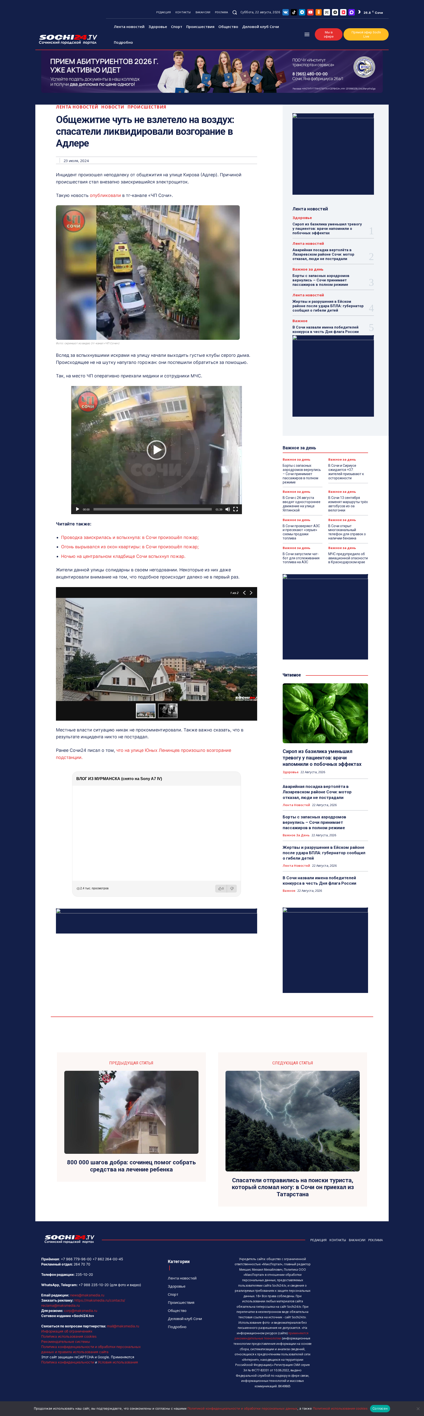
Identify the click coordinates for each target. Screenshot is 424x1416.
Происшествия (146, 107)
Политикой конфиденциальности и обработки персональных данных (242, 1408)
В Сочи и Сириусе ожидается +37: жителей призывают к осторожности (346, 472)
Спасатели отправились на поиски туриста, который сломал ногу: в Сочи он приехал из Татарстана (293, 1187)
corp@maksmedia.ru (80, 1310)
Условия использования (118, 1362)
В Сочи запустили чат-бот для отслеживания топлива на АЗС (301, 558)
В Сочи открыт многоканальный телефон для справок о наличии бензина (347, 532)
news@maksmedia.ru (87, 1295)
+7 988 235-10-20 (94, 1285)
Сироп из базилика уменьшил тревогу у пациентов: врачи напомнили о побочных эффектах (327, 228)
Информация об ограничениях (67, 1331)
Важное (299, 321)
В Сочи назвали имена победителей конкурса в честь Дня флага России (325, 329)
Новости (112, 107)
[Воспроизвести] (77, 509)
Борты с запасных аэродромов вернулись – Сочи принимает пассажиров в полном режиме (320, 280)
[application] (156, 450)
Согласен (380, 1408)
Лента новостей (77, 107)
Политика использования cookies (68, 1336)
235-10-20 (84, 1274)
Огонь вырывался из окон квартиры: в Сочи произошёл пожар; (130, 546)
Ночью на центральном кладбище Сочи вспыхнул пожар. (123, 556)
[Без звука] (227, 509)
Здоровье (302, 218)
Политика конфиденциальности (67, 1362)
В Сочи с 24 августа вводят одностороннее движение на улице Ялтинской (301, 504)
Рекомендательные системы (65, 1341)
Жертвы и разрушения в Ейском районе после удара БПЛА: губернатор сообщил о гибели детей (328, 306)
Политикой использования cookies (340, 1408)
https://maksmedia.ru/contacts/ (99, 1300)
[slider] (152, 509)
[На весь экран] (235, 509)
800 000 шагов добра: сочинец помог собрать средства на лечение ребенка (131, 1166)
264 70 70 (82, 1264)
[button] (234, 12)
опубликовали (105, 195)
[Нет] (417, 1408)
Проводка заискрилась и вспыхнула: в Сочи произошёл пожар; (130, 537)
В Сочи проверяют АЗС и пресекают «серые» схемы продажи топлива (301, 532)
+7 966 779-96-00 (76, 1259)
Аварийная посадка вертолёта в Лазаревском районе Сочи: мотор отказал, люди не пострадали (323, 254)
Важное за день (307, 269)
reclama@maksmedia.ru (60, 1305)
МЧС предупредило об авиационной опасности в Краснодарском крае (348, 558)
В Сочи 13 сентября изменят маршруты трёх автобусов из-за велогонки (348, 504)
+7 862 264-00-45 (108, 1259)
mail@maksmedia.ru (123, 1326)
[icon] (285, 12)
